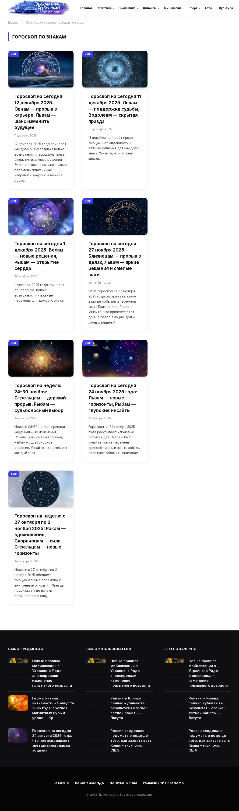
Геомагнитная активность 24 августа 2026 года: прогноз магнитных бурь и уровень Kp (53, 708)
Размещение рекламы (163, 783)
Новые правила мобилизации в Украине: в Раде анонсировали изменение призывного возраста (52, 673)
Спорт (193, 8)
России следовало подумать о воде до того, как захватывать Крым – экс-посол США (131, 740)
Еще (14, 54)
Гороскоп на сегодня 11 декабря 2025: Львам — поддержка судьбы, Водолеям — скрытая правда (114, 109)
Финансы (149, 8)
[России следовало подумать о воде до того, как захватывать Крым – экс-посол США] (96, 735)
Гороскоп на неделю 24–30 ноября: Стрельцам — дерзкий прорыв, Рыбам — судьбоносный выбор (40, 398)
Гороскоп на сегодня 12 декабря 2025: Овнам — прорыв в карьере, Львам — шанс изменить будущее (38, 112)
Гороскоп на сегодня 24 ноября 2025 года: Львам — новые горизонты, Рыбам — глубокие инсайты (112, 398)
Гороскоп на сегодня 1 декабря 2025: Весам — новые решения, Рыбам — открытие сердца (39, 256)
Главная (86, 8)
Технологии (172, 8)
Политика (104, 8)
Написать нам (123, 783)
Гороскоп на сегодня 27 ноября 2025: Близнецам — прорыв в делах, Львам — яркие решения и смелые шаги (114, 259)
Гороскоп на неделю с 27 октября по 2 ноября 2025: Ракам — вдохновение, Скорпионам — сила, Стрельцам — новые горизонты (40, 534)
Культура (226, 8)
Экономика (127, 8)
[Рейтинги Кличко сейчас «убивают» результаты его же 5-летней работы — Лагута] (96, 703)
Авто (208, 8)
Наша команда (89, 783)
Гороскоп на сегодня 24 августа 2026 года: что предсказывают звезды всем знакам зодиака (52, 740)
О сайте (61, 783)
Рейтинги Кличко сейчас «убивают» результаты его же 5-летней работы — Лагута (130, 708)
